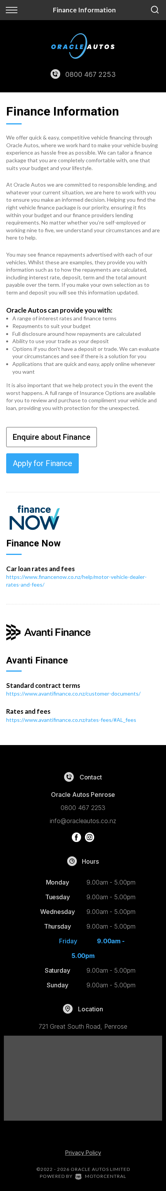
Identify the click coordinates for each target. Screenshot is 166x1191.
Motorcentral (105, 1176)
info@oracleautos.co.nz (83, 821)
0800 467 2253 (90, 74)
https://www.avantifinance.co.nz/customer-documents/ (73, 693)
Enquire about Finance (51, 437)
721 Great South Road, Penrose (83, 1026)
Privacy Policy (83, 1152)
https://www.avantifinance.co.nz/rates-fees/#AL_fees (71, 719)
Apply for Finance (42, 463)
